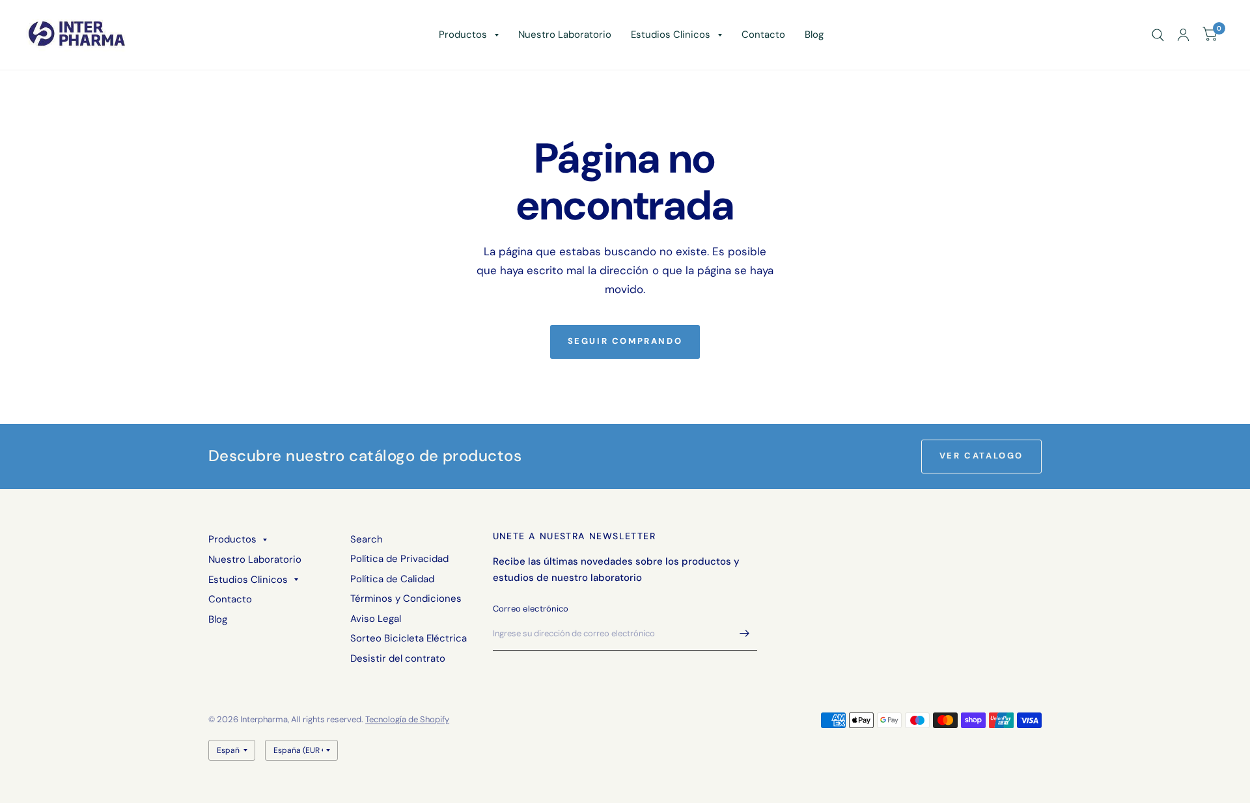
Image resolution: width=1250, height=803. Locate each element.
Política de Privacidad (399, 558)
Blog (814, 34)
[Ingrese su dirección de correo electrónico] (744, 634)
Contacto (763, 34)
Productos (463, 34)
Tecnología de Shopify (407, 719)
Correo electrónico (531, 608)
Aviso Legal (375, 618)
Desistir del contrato (397, 658)
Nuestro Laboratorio (564, 34)
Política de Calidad (392, 578)
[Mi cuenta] (1183, 35)
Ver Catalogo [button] (981, 455)
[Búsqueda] (1158, 35)
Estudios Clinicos (670, 34)
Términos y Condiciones (406, 598)
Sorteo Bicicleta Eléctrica (408, 638)
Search (366, 539)
